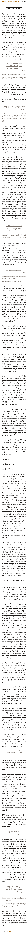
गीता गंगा (3, 1)
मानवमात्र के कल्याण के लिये (12, 1)
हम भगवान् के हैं (10, 931)
